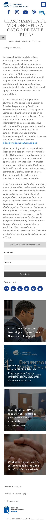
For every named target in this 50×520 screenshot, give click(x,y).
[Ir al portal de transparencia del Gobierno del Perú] (42, 12)
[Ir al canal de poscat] (33, 12)
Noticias (16, 47)
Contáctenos (12, 501)
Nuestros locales (14, 486)
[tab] (25, 486)
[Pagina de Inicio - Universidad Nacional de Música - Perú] (15, 4)
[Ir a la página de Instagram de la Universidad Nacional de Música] (17, 12)
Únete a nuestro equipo (17, 493)
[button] (43, 4)
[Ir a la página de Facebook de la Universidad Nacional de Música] (8, 12)
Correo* (7, 262)
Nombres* (8, 253)
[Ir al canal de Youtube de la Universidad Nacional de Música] (25, 12)
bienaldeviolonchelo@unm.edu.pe (20, 142)
